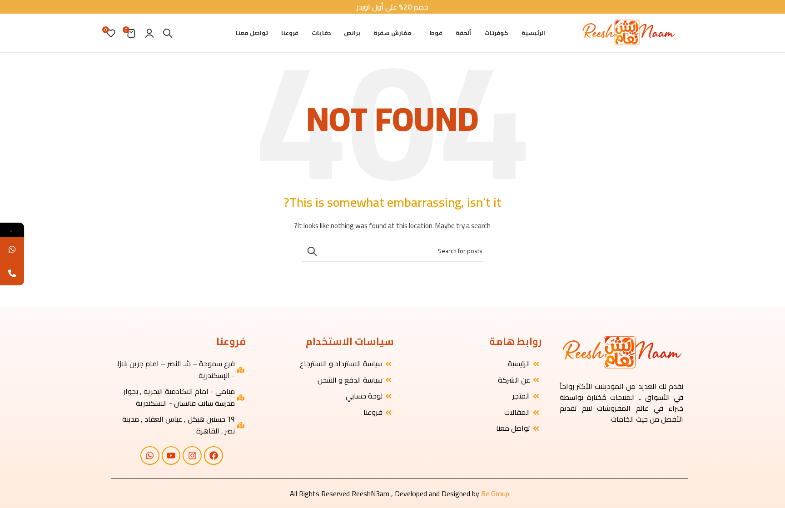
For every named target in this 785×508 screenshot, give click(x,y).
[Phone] (12, 273)
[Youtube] (171, 455)
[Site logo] (628, 32)
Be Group (495, 493)
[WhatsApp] (12, 249)
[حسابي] (149, 33)
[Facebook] (213, 455)
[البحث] (168, 33)
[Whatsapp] (149, 455)
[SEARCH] (312, 251)
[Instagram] (192, 455)
